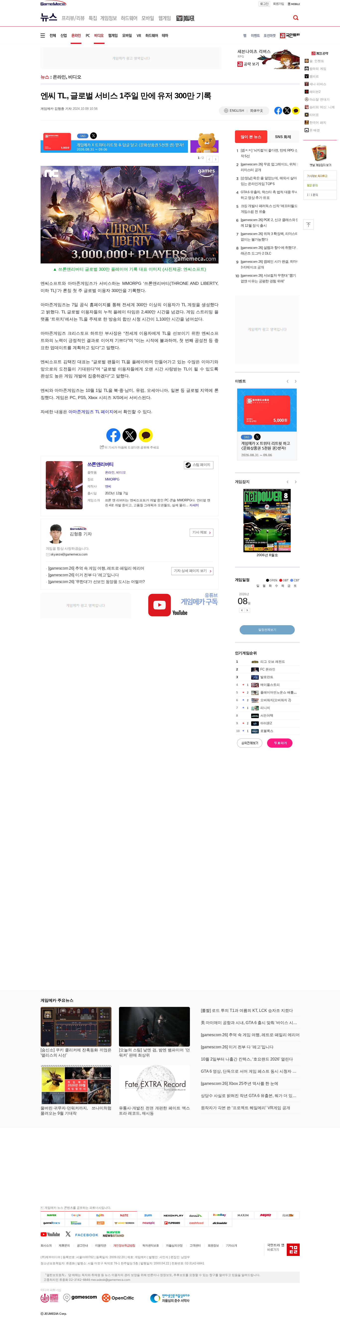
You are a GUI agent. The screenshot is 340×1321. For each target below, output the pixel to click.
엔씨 (108, 486)
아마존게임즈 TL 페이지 (90, 411)
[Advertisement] (20, 77)
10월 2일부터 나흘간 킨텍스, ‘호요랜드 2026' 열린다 (247, 1059)
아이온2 (266, 723)
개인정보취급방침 (124, 1245)
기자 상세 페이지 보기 (190, 571)
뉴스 (45, 76)
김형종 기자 (81, 534)
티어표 (314, 115)
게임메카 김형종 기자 (56, 108)
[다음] (101, 1215)
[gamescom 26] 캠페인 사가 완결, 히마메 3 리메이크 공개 (270, 264)
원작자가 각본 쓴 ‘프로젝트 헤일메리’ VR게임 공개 (245, 1108)
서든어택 (266, 715)
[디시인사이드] (220, 1223)
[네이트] (125, 1215)
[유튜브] (53, 1233)
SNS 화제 (283, 137)
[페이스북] (89, 1233)
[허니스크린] (125, 1223)
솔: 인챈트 (316, 61)
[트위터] (70, 1233)
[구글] (77, 1215)
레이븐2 (315, 92)
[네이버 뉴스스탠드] (116, 1233)
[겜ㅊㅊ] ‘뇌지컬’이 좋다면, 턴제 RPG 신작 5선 (269, 153)
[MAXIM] (243, 1215)
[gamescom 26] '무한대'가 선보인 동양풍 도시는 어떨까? (96, 582)
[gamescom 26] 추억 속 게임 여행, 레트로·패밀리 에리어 (96, 568)
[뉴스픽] (149, 1223)
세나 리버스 (317, 84)
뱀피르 (314, 76)
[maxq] (266, 1215)
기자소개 (231, 1245)
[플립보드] (173, 1223)
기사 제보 (199, 532)
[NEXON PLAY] (173, 1215)
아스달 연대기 (319, 99)
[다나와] (196, 1215)
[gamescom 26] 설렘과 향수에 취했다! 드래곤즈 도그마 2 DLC (270, 250)
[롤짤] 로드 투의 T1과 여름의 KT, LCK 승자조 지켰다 (247, 1010)
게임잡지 (242, 481)
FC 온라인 (267, 669)
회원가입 (278, 3)
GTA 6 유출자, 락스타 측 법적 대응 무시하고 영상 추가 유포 (269, 195)
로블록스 (266, 731)
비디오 (74, 76)
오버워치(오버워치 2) (275, 700)
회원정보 (213, 1245)
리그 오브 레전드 (272, 661)
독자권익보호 (150, 1245)
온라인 (59, 76)
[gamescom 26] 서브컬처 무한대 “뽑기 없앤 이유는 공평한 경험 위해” (268, 278)
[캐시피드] (196, 1223)
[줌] (149, 1215)
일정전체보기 (267, 629)
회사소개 (46, 1245)
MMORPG (112, 479)
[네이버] (53, 1215)
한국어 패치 (317, 122)
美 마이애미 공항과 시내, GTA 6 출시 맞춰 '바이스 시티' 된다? (250, 1023)
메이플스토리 (270, 685)
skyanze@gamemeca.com (69, 554)
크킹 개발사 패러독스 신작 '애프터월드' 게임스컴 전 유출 (269, 209)
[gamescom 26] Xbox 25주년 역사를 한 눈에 (239, 1083)
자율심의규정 (174, 1245)
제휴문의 (64, 1245)
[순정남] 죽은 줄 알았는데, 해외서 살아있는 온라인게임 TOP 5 (269, 181)
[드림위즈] (288, 1215)
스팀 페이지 (201, 465)
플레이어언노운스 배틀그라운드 (283, 692)
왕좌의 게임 (317, 69)
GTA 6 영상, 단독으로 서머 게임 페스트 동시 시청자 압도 (250, 1071)
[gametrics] (53, 1223)
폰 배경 (314, 130)
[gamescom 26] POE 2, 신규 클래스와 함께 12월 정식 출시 (270, 222)
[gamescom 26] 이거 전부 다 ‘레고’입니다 (83, 575)
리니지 (265, 708)
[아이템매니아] (77, 1223)
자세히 (194, 505)
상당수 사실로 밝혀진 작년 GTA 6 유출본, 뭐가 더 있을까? (250, 1096)
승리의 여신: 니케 (322, 107)
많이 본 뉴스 (251, 137)
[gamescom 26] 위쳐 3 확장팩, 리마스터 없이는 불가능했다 (269, 236)
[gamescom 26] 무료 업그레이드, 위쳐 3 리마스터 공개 (269, 167)
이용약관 (100, 1245)
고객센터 (195, 1245)
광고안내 (82, 1245)
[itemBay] (220, 1215)
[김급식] (101, 1223)
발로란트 (266, 677)
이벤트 (240, 381)
